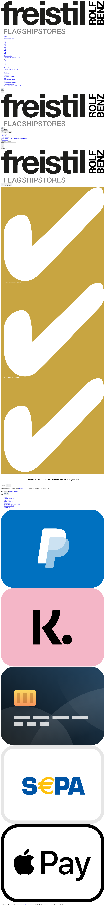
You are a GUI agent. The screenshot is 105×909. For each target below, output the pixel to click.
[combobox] (8, 141)
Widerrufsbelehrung (9, 501)
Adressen (18, 138)
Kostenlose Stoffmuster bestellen (12, 473)
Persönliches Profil (11, 138)
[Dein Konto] (4, 130)
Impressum (7, 500)
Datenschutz (7, 503)
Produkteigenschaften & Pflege (12, 504)
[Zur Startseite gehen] (52, 33)
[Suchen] (3, 128)
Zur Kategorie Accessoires (11, 69)
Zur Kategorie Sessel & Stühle (12, 57)
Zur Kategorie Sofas (9, 38)
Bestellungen (24, 138)
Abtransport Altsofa (9, 506)
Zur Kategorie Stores (9, 79)
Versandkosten (28, 904)
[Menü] (2, 89)
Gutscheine (7, 507)
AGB (5, 497)
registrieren (6, 137)
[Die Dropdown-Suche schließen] (2, 146)
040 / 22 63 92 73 (23, 488)
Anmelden (3, 135)
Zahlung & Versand (9, 498)
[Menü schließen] (4, 59)
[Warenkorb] (4, 140)
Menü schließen (7, 132)
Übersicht (3, 138)
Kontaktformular (13, 491)
